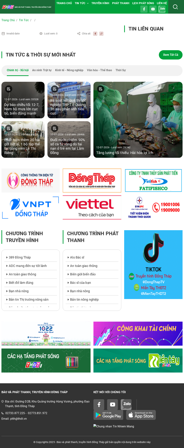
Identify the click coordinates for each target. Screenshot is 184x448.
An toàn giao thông (22, 274)
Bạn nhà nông (19, 291)
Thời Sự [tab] (121, 70)
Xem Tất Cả (170, 54)
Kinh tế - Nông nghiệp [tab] (69, 70)
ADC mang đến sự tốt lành (28, 266)
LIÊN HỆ (162, 3)
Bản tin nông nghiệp (84, 299)
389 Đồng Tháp (20, 257)
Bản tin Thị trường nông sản (29, 299)
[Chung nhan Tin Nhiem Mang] (138, 426)
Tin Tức (24, 20)
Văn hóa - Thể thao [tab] (99, 70)
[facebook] (94, 33)
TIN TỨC (80, 3)
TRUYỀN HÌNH (100, 3)
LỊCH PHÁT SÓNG (143, 3)
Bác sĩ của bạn (80, 283)
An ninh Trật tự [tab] (42, 70)
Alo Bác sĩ (77, 257)
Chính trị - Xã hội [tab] (18, 70)
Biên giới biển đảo (83, 274)
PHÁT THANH (120, 3)
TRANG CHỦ (64, 3)
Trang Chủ (8, 20)
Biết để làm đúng (21, 283)
